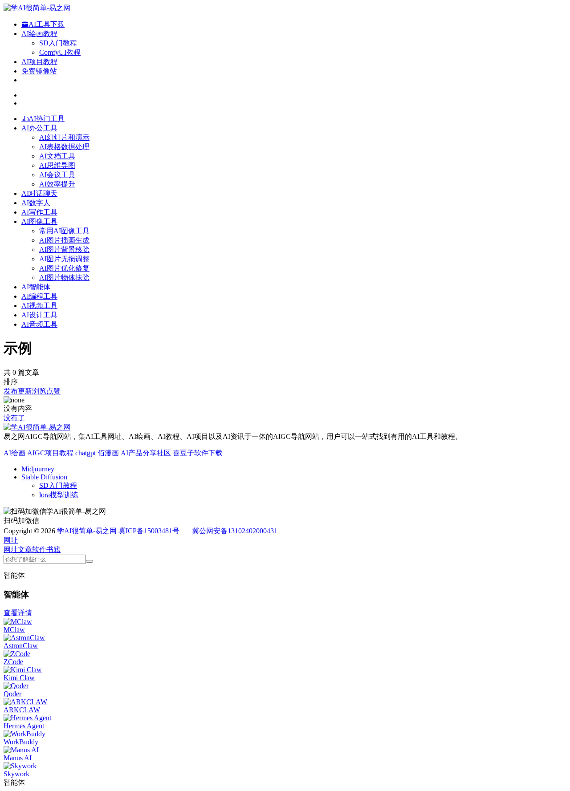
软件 (39, 549)
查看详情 (18, 613)
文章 (25, 549)
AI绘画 (14, 453)
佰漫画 (108, 453)
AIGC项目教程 (50, 453)
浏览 (39, 391)
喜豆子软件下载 (198, 453)
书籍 (53, 549)
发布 (11, 391)
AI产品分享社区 (146, 453)
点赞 (53, 391)
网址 (11, 549)
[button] (11, 540)
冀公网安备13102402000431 (234, 531)
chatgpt (85, 453)
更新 (25, 391)
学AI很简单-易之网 (87, 531)
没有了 (14, 418)
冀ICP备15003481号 (148, 531)
